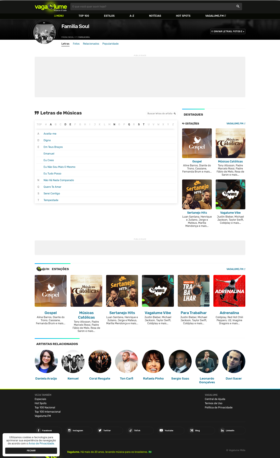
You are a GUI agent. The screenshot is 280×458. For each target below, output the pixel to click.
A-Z (132, 15)
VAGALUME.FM (235, 123)
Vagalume (51, 6)
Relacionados (91, 43)
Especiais (40, 399)
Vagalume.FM (214, 15)
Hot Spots (183, 15)
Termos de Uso (213, 403)
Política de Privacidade (219, 407)
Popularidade (110, 43)
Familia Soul (75, 26)
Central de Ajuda (215, 399)
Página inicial (67, 37)
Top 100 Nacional (45, 407)
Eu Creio (49, 160)
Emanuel (49, 153)
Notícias (155, 15)
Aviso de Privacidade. (42, 443)
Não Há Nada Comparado (59, 180)
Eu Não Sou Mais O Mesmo (59, 166)
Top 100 (84, 15)
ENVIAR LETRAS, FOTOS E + (229, 31)
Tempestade (51, 200)
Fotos (76, 43)
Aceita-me (50, 133)
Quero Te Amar (52, 186)
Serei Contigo (52, 193)
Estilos (109, 15)
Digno (47, 140)
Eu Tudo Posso (52, 173)
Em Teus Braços (53, 147)
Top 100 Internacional (48, 411)
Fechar (31, 450)
